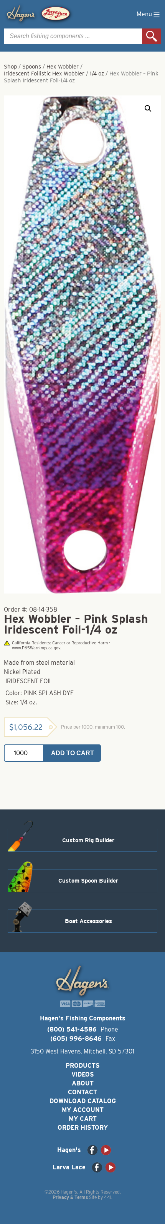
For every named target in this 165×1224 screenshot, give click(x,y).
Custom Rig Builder (88, 840)
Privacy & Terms (70, 1197)
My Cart (83, 1118)
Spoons (31, 66)
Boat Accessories (88, 921)
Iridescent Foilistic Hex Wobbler (44, 73)
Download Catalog (83, 1101)
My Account (83, 1110)
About (83, 1083)
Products (83, 1065)
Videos (82, 1074)
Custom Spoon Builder (88, 880)
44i (107, 1197)
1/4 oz (97, 73)
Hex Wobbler (62, 66)
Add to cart (72, 753)
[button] (148, 108)
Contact (82, 1092)
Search (151, 36)
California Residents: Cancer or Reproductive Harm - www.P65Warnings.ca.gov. (61, 645)
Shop (10, 66)
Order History (83, 1127)
